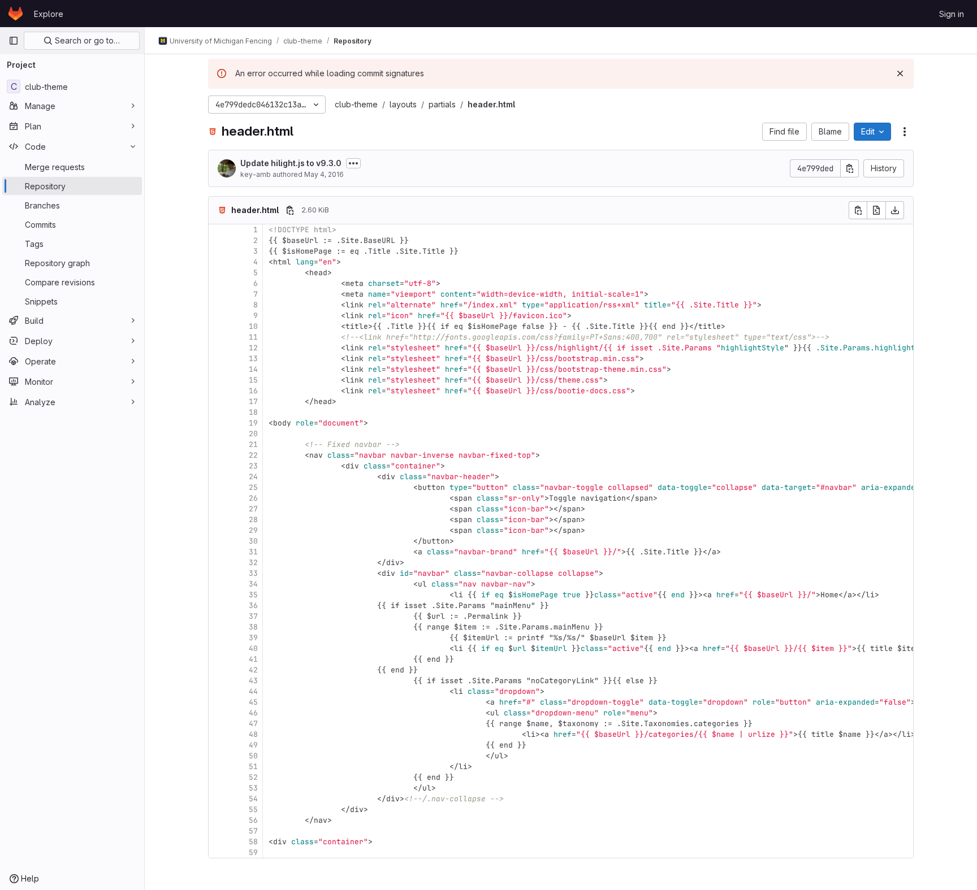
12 (253, 348)
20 (253, 434)
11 (253, 337)
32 (253, 562)
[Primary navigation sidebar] (14, 41)
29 (253, 530)
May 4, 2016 (324, 174)
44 (253, 691)
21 (253, 444)
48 (253, 734)
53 (253, 788)
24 (253, 476)
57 (253, 831)
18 (253, 412)
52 (253, 777)
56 (253, 820)
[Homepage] (15, 14)
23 (253, 466)
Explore (48, 14)
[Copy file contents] (858, 210)
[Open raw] (876, 210)
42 (253, 670)
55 (253, 809)
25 (253, 487)
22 (253, 455)
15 (253, 380)
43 (253, 680)
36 (253, 605)
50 (253, 756)
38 (253, 627)
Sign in (951, 14)
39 (253, 637)
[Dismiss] (900, 73)
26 (253, 498)
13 (253, 358)
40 (253, 648)
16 (253, 391)
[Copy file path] (290, 210)
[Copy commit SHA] (850, 168)
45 (253, 702)
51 (253, 766)
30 (253, 541)
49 (253, 745)
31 (253, 552)
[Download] (895, 210)
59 (253, 852)
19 (253, 423)
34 (253, 584)
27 (253, 509)
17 (253, 401)
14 (253, 369)
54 (253, 799)
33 (253, 573)
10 (253, 326)
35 (253, 595)
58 (253, 841)
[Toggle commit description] (353, 163)
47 (253, 723)
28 (253, 519)
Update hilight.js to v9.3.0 (290, 163)
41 (253, 659)
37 (253, 616)
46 (253, 713)
